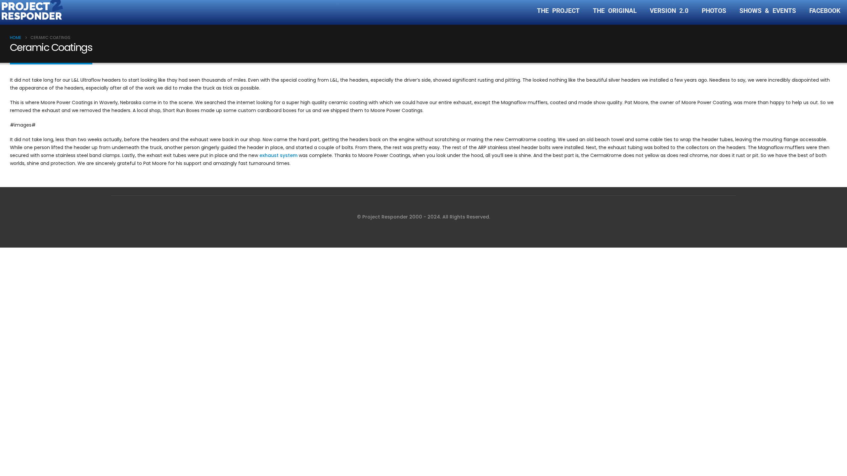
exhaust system (278, 155)
